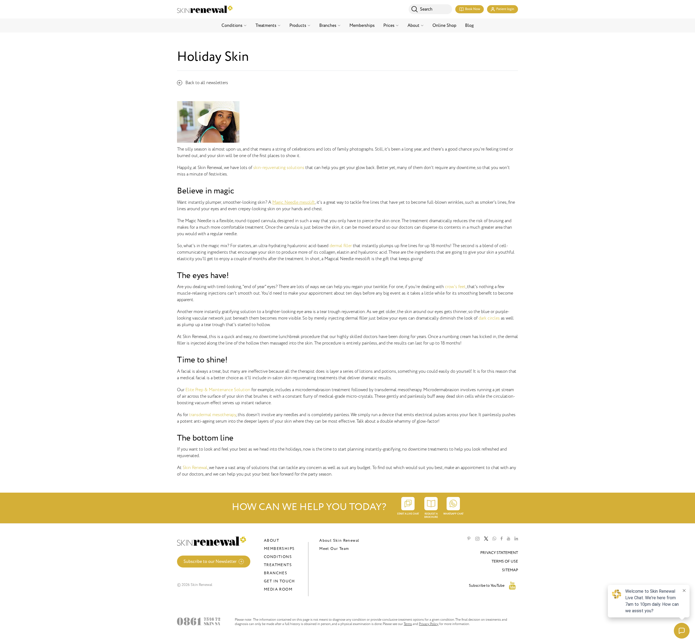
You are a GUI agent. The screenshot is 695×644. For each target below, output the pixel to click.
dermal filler (341, 246)
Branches (327, 25)
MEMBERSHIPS (279, 548)
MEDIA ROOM (278, 589)
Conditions (232, 25)
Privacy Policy (428, 624)
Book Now (472, 9)
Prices (388, 25)
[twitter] (486, 539)
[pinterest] (469, 539)
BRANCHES (275, 573)
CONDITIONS (278, 556)
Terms (408, 624)
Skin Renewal (195, 468)
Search (426, 9)
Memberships (362, 25)
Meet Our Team (334, 548)
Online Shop (444, 25)
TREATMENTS (278, 565)
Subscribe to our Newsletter (210, 562)
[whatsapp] (494, 539)
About (413, 25)
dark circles (489, 318)
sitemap (510, 570)
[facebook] (502, 539)
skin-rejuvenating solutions (278, 168)
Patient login (505, 9)
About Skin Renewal (339, 540)
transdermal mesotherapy (212, 415)
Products (297, 25)
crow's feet (455, 287)
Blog (469, 25)
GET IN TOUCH (279, 581)
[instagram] (477, 539)
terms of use (505, 561)
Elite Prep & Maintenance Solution (217, 390)
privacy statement (499, 552)
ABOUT (271, 540)
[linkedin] (516, 539)
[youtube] (508, 539)
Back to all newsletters (206, 83)
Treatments (265, 25)
